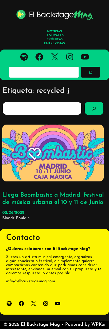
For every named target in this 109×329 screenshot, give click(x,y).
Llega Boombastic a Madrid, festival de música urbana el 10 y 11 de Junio (53, 198)
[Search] (94, 108)
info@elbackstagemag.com (30, 281)
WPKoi (98, 324)
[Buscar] (90, 72)
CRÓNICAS (55, 39)
